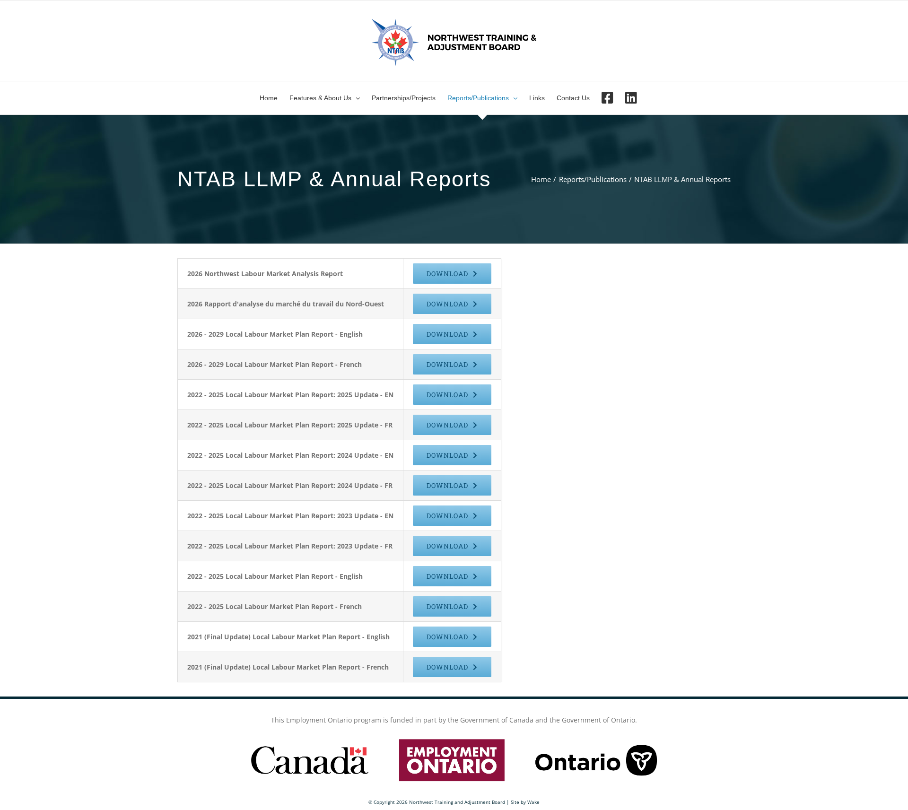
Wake (533, 802)
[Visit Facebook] (607, 97)
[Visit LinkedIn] (631, 97)
